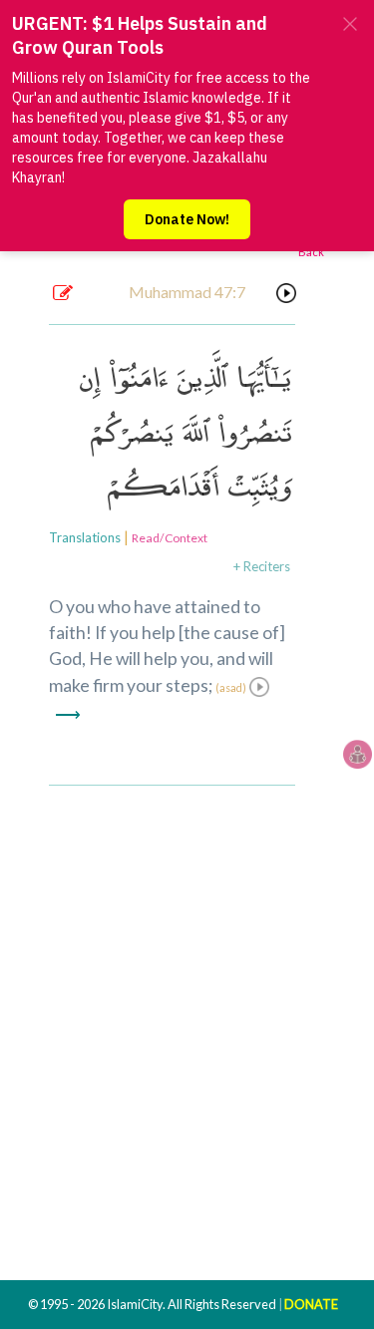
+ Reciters (261, 566)
